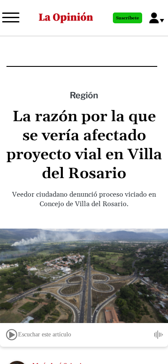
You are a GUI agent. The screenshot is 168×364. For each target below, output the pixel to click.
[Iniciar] (11, 334)
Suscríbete (127, 18)
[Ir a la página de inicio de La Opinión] (66, 18)
